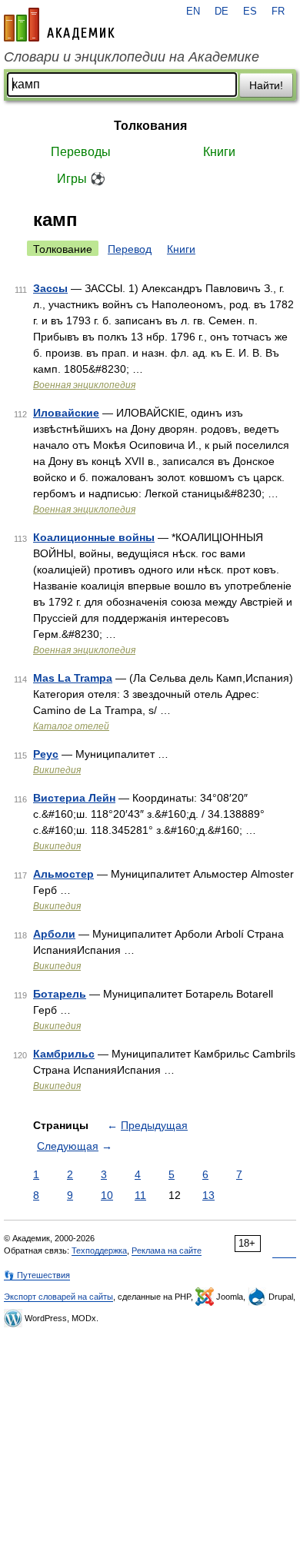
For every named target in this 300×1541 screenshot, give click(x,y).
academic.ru (59, 25)
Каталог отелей (71, 726)
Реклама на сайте (167, 1250)
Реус (45, 754)
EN (193, 11)
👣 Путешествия (37, 1275)
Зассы (50, 288)
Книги (219, 151)
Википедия (57, 770)
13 (208, 1195)
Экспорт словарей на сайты (58, 1296)
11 (140, 1195)
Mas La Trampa (72, 678)
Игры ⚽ (81, 178)
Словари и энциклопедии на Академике (131, 57)
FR (278, 11)
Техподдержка (99, 1250)
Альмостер (63, 874)
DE (221, 11)
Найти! (266, 85)
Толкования (150, 125)
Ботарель (59, 994)
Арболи (54, 934)
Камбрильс (64, 1054)
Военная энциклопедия (84, 385)
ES (250, 11)
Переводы (81, 151)
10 (107, 1195)
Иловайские (66, 413)
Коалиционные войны (94, 537)
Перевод (130, 249)
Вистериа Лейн (74, 798)
